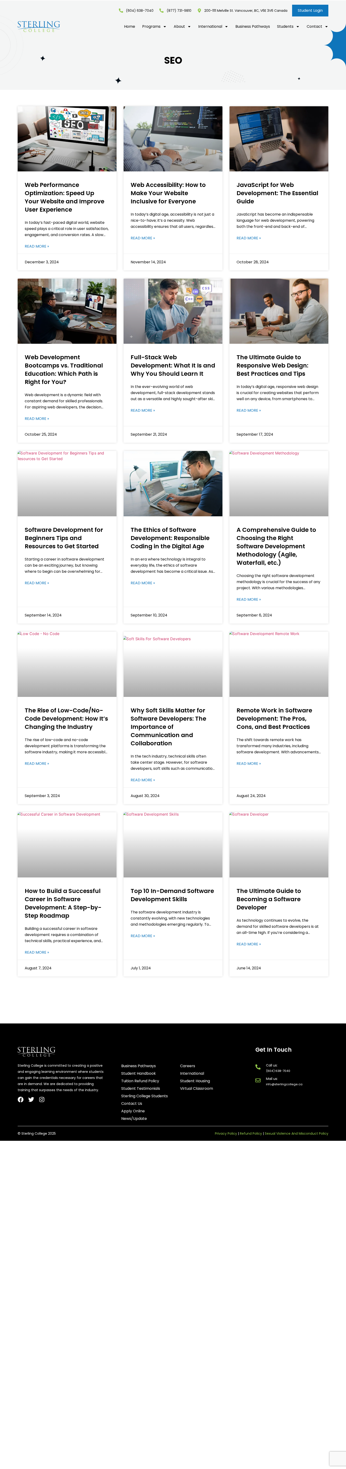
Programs (151, 26)
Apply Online (133, 1111)
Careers (187, 1066)
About (179, 26)
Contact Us (131, 1103)
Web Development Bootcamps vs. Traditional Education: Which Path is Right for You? (64, 369)
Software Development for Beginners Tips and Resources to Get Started (64, 538)
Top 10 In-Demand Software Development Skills (172, 895)
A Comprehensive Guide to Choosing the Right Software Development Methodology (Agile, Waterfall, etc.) (276, 546)
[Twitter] (31, 1099)
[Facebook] (21, 1099)
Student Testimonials (140, 1088)
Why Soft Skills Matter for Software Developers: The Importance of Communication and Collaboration (168, 726)
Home (129, 26)
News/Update (134, 1118)
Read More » (37, 246)
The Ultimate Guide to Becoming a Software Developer (269, 899)
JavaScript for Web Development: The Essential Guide (277, 193)
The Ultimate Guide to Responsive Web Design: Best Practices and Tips (272, 365)
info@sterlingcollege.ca (284, 1084)
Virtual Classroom (196, 1088)
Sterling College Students (144, 1096)
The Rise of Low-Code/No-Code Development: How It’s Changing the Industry (66, 718)
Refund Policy (251, 1133)
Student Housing (195, 1081)
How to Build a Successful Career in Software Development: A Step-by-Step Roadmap (63, 903)
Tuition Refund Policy (140, 1081)
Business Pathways (252, 26)
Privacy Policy (226, 1133)
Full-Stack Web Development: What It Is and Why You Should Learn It (173, 365)
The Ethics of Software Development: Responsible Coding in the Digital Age (170, 538)
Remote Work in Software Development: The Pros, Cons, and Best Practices (274, 718)
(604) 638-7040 (278, 1071)
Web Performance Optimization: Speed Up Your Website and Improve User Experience (64, 197)
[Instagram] (42, 1099)
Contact (314, 26)
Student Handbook (138, 1073)
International (210, 26)
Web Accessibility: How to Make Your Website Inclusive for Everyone (168, 193)
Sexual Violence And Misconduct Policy (296, 1133)
